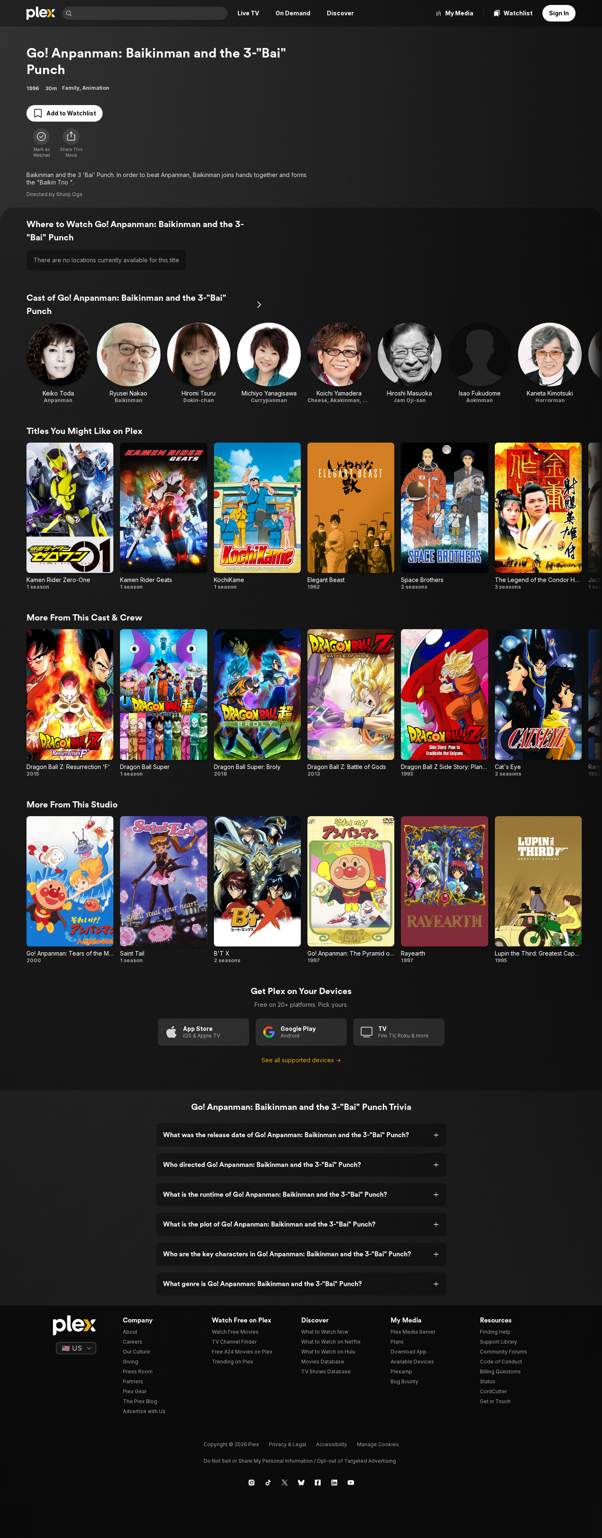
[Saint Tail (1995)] (163, 890)
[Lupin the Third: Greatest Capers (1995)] (538, 890)
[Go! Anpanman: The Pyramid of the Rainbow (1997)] (350, 890)
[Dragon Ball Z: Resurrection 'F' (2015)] (69, 703)
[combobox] (151, 13)
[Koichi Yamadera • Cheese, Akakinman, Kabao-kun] (339, 363)
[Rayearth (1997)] (444, 890)
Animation (95, 88)
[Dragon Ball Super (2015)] (163, 703)
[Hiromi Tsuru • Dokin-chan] (199, 363)
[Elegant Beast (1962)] (350, 516)
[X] (284, 1482)
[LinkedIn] (334, 1482)
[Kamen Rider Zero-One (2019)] (69, 516)
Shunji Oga (69, 194)
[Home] (40, 13)
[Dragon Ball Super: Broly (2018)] (257, 703)
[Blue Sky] (301, 1482)
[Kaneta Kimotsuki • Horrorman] (550, 363)
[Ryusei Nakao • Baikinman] (129, 363)
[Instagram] (251, 1482)
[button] (71, 143)
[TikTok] (268, 1482)
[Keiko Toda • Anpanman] (58, 363)
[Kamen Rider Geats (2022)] (163, 516)
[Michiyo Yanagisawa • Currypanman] (269, 363)
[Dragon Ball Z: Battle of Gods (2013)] (350, 703)
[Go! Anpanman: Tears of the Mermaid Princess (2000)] (69, 890)
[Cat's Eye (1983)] (538, 703)
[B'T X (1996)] (257, 890)
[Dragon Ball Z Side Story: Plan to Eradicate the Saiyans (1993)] (444, 703)
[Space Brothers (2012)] (444, 516)
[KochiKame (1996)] (257, 516)
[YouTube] (351, 1482)
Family (70, 88)
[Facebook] (317, 1482)
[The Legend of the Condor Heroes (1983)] (538, 516)
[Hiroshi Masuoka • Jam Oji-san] (409, 363)
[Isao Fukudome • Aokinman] (480, 363)
